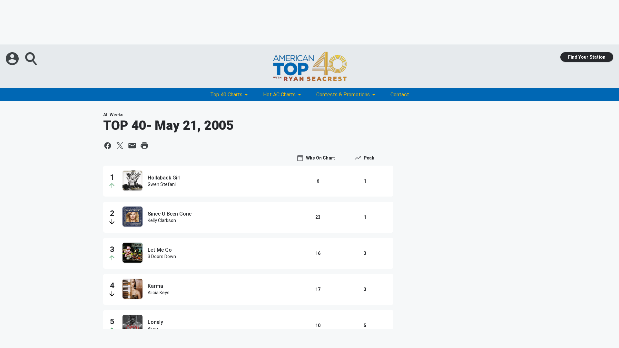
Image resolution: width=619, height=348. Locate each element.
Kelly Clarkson (162, 220)
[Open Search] (31, 58)
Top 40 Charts (226, 95)
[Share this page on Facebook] (107, 145)
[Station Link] (309, 66)
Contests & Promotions (343, 95)
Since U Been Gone (170, 214)
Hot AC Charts (279, 95)
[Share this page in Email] (132, 145)
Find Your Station (586, 57)
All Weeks (113, 114)
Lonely (155, 322)
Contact (399, 95)
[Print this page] (144, 145)
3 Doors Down (162, 256)
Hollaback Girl (164, 178)
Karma (155, 286)
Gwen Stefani (162, 184)
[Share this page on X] (119, 145)
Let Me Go (160, 250)
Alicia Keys (159, 292)
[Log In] (13, 58)
